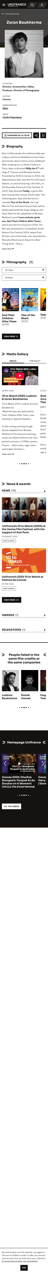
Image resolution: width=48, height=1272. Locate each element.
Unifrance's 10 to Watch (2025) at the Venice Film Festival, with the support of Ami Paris (24, 529)
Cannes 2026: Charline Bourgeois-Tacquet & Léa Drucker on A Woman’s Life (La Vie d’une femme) (18, 782)
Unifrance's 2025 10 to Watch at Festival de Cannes (22, 578)
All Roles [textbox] (9, 277)
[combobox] (24, 270)
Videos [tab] (12, 361)
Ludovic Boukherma (9, 697)
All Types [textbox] (9, 270)
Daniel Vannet (26, 697)
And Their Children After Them (9, 318)
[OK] (24, 1268)
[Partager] (36, 135)
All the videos (11, 806)
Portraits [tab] (35, 361)
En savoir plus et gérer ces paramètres (20, 1261)
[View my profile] (42, 5)
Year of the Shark (28, 317)
